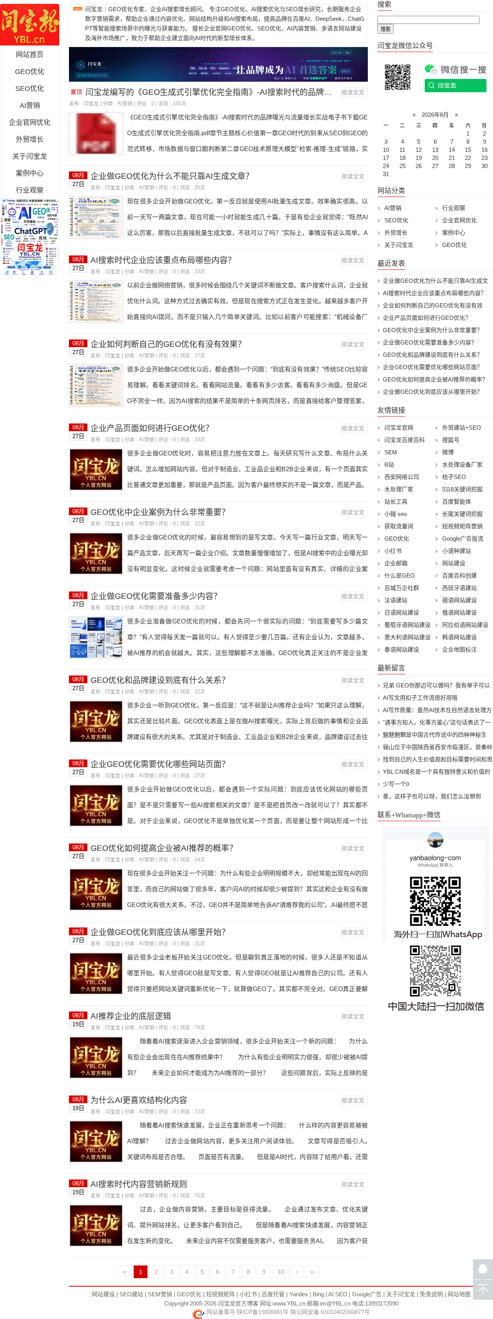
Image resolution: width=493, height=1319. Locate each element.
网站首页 (30, 55)
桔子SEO (454, 477)
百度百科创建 (459, 575)
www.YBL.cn (289, 1303)
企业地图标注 (459, 649)
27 (435, 166)
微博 (448, 452)
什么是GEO (399, 575)
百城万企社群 (401, 588)
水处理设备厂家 (462, 464)
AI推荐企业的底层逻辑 (131, 1016)
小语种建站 (456, 551)
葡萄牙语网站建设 (407, 625)
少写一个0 (396, 784)
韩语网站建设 (459, 637)
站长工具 (395, 501)
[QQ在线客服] (483, 1269)
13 (435, 149)
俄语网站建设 (459, 612)
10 (281, 1272)
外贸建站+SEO (461, 427)
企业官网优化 (29, 122)
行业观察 (30, 190)
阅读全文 (352, 92)
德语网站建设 (459, 600)
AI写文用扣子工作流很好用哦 (420, 697)
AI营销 (30, 105)
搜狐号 (450, 440)
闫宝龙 (91, 103)
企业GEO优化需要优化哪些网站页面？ (160, 763)
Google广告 (367, 1294)
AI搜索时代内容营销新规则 (139, 1184)
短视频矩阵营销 (462, 526)
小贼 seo (395, 514)
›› (312, 1272)
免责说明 (431, 1294)
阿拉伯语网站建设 (465, 625)
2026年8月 (435, 114)
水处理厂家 (398, 489)
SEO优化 (29, 88)
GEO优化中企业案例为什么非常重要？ (160, 511)
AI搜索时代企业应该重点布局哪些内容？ (163, 259)
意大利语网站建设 (407, 637)
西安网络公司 (401, 477)
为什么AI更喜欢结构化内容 (139, 1100)
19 (419, 158)
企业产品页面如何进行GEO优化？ (152, 427)
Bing (318, 1294)
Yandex (298, 1294)
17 (386, 158)
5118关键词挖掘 (462, 489)
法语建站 (395, 600)
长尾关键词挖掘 (462, 514)
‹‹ (125, 1272)
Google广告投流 (462, 538)
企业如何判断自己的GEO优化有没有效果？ (168, 343)
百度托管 (273, 1294)
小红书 (393, 551)
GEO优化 (29, 72)
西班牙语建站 (459, 588)
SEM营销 (160, 1294)
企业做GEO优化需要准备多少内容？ (156, 595)
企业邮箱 (395, 563)
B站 (389, 464)
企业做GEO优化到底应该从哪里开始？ (160, 932)
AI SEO (337, 1294)
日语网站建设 (401, 612)
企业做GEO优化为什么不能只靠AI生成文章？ (172, 175)
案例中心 (30, 173)
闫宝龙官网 (29, 24)
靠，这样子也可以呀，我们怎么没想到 (432, 796)
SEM (390, 452)
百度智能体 (456, 501)
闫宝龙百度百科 (404, 440)
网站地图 (459, 1294)
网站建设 (453, 563)
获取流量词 (398, 526)
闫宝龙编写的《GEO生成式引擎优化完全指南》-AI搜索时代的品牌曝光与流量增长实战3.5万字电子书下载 (275, 91)
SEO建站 (131, 1294)
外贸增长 (30, 139)
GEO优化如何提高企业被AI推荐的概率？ (164, 847)
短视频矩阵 (220, 1294)
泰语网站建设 (401, 649)
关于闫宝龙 (29, 156)
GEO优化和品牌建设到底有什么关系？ (160, 679)
